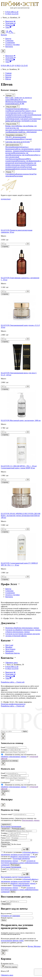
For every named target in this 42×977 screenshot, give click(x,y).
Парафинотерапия (24, 130)
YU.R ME (20, 104)
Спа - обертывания (29, 132)
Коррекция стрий (15, 132)
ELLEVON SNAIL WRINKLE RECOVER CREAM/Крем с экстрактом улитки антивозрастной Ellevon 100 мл (20, 515)
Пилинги (31, 155)
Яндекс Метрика (34, 946)
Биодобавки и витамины (14, 135)
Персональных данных (31, 820)
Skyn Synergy (10, 649)
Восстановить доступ (9, 877)
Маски (11, 111)
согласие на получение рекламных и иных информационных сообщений (19, 863)
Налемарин (16, 139)
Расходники (18, 176)
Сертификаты (10, 174)
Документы (5, 842)
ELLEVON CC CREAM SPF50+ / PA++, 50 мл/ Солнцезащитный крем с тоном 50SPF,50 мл (19, 467)
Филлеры (9, 147)
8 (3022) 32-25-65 (11, 14)
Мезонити (22, 159)
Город (3, 838)
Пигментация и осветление (21, 115)
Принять (4, 950)
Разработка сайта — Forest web (12, 682)
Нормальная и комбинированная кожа (23, 116)
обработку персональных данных (13, 756)
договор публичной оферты (16, 636)
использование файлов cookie (12, 940)
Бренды (8, 77)
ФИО (3, 752)
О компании (10, 593)
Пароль (3, 846)
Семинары (9, 591)
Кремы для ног (22, 126)
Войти (13, 892)
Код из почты (6, 913)
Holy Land (9, 645)
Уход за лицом (11, 106)
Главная (8, 73)
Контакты (9, 597)
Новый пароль (6, 918)
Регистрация (6, 826)
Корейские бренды (12, 653)
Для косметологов (12, 145)
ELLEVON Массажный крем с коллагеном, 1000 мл (21, 420)
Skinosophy (9, 651)
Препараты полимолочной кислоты (20, 166)
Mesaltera (8, 647)
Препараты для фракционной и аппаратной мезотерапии (23, 162)
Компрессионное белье (22, 169)
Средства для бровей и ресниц (25, 121)
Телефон (4, 750)
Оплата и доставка (12, 595)
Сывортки (18, 111)
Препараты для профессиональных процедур (20, 164)
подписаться (5, 199)
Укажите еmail (7, 814)
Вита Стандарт (26, 139)
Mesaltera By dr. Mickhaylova (14, 101)
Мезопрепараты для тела (18, 155)
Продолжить (6, 904)
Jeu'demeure (19, 102)
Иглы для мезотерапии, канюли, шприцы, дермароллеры (23, 150)
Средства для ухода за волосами (17, 142)
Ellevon (8, 79)
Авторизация (16, 826)
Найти (25, 731)
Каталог (8, 75)
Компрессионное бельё (24, 174)
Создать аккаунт (24, 877)
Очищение (9, 109)
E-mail (3, 835)
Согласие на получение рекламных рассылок (22, 634)
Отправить (5, 791)
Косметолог (6, 828)
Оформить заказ (11, 662)
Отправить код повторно (10, 916)
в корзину (5, 246)
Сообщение (5, 782)
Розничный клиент (18, 828)
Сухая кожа (23, 119)
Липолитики (14, 159)
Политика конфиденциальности (13, 704)
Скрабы (15, 130)
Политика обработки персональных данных (22, 628)
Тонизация (18, 109)
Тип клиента (6, 840)
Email (3, 747)
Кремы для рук (11, 126)
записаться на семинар (10, 761)
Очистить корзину (10, 967)
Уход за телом (11, 124)
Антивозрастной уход (16, 113)
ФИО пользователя (8, 831)
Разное (33, 169)
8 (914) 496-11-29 (11, 12)
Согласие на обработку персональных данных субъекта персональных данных (23, 631)
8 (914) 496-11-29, (7, 65)
